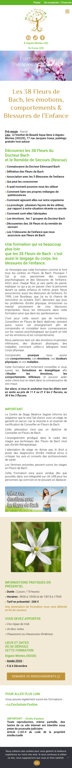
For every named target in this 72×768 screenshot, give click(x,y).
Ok (36, 763)
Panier (37, 2)
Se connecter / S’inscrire (57, 2)
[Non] (67, 757)
